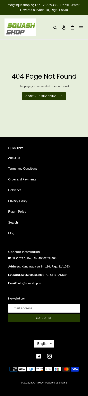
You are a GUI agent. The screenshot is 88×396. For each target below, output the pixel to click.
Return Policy (17, 211)
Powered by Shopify (56, 382)
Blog (11, 233)
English (42, 343)
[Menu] (81, 27)
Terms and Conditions (22, 168)
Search (13, 222)
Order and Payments (22, 179)
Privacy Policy (17, 201)
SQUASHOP (37, 382)
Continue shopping (40, 96)
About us (14, 158)
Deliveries (14, 190)
